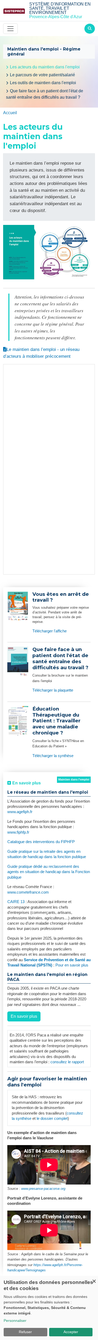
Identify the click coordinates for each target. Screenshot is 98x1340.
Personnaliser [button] (15, 1320)
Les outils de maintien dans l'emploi (43, 82)
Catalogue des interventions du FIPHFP (41, 842)
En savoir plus (24, 1016)
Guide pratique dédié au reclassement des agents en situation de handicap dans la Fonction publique (48, 871)
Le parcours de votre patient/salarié (42, 75)
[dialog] (49, 1308)
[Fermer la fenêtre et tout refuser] (94, 1279)
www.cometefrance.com (28, 892)
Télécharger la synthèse (52, 756)
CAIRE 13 (16, 902)
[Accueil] (14, 10)
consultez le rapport (67, 1062)
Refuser (25, 1332)
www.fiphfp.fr (18, 832)
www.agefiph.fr (19, 812)
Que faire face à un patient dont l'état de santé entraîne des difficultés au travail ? (44, 94)
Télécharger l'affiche (49, 631)
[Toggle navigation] (10, 28)
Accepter (71, 1332)
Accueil (10, 112)
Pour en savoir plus (71, 965)
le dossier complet (52, 1118)
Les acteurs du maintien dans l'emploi (45, 67)
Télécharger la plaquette (52, 690)
